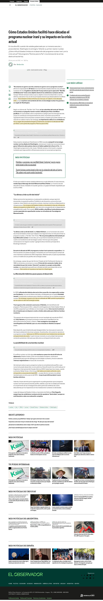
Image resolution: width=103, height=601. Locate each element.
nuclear (11, 407)
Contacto (49, 598)
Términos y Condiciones (39, 598)
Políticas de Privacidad (26, 598)
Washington (53, 407)
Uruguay (12, 1)
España (26, 1)
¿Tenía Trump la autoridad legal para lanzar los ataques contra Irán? (23, 427)
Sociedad (30, 583)
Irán (16, 407)
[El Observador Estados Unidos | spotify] (87, 578)
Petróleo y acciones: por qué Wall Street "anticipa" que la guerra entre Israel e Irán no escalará (29, 418)
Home (10, 583)
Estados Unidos (34, 1)
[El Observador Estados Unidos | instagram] (87, 575)
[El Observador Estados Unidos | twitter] (81, 575)
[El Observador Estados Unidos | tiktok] (93, 575)
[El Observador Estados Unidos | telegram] (90, 578)
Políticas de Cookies (14, 598)
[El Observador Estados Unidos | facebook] (84, 575)
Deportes (56, 583)
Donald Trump (34, 407)
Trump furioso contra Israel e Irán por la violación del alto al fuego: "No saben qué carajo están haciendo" (31, 421)
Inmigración (37, 583)
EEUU (21, 407)
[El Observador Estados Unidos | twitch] (93, 578)
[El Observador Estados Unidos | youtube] (90, 575)
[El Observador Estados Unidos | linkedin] (83, 578)
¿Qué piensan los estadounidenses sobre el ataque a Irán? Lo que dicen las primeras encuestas (29, 424)
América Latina (47, 583)
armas (26, 407)
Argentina (19, 1)
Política (32, 5)
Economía (22, 583)
